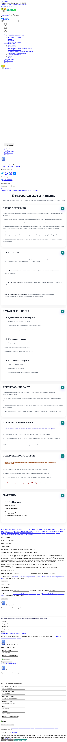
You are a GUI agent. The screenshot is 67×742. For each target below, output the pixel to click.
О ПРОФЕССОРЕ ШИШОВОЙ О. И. (19, 529)
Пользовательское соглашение (24, 534)
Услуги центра (8, 34)
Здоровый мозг (12, 45)
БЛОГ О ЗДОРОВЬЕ (37, 529)
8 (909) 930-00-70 (6, 15)
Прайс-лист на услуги (14, 42)
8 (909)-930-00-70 (6, 167)
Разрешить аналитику (7, 740)
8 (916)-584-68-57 (16, 167)
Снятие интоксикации (14, 54)
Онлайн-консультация (14, 37)
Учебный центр (9, 59)
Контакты (7, 62)
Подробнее (8, 738)
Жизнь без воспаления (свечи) (17, 53)
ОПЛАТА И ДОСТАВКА (39, 531)
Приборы (10, 58)
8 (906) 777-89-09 (7, 180)
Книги (10, 56)
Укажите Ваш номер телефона (39, 573)
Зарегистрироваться (7, 633)
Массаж (10, 39)
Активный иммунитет (14, 50)
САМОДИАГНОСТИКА (51, 529)
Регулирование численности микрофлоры (20, 51)
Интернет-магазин (9, 43)
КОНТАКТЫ (51, 531)
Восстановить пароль (19, 633)
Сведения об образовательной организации (14, 190)
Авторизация (5, 663)
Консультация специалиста (16, 35)
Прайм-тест (11, 40)
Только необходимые (20, 740)
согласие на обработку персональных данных (26, 576)
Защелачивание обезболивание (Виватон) (20, 48)
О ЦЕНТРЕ (4, 529)
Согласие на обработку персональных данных (46, 533)
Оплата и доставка (6, 6)
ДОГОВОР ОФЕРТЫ (25, 533)
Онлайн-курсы (8, 61)
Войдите (14, 732)
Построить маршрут (7, 189)
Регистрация (12, 663)
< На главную (5, 1)
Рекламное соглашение (7, 534)
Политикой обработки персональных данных (46, 728)
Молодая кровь (12, 46)
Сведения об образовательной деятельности (14, 4)
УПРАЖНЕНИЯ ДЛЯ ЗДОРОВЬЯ (21, 531)
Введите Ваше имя (7, 573)
